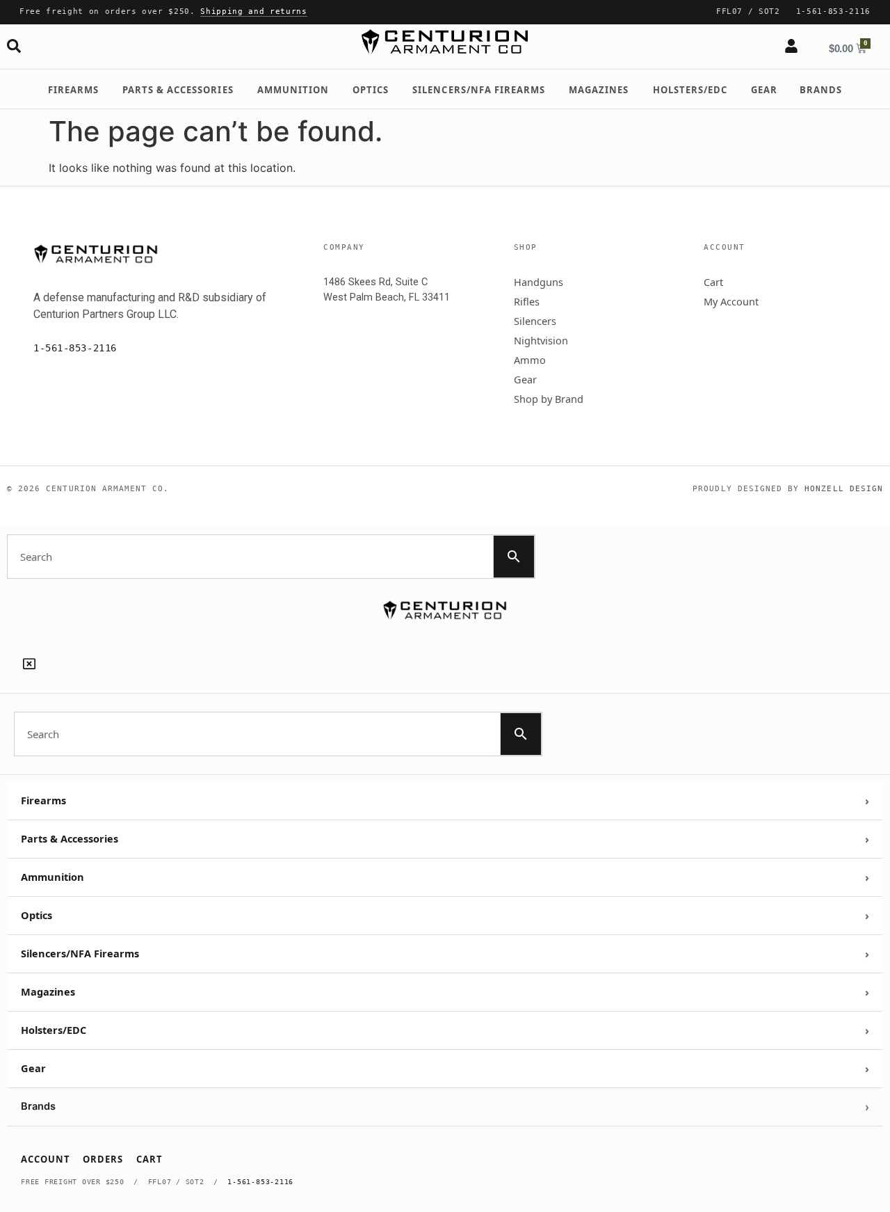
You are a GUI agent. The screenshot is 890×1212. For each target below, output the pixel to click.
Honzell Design (843, 488)
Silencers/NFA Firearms (478, 89)
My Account (731, 301)
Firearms (73, 89)
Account (45, 1159)
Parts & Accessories (178, 89)
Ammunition (293, 89)
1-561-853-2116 (260, 1182)
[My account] (791, 46)
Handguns (538, 282)
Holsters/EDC (690, 89)
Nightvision (541, 340)
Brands (821, 89)
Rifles (527, 301)
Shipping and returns (253, 11)
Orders (103, 1159)
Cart (713, 282)
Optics (371, 89)
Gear (764, 89)
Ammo (530, 360)
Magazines (599, 89)
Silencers (535, 321)
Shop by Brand (548, 399)
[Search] (14, 46)
